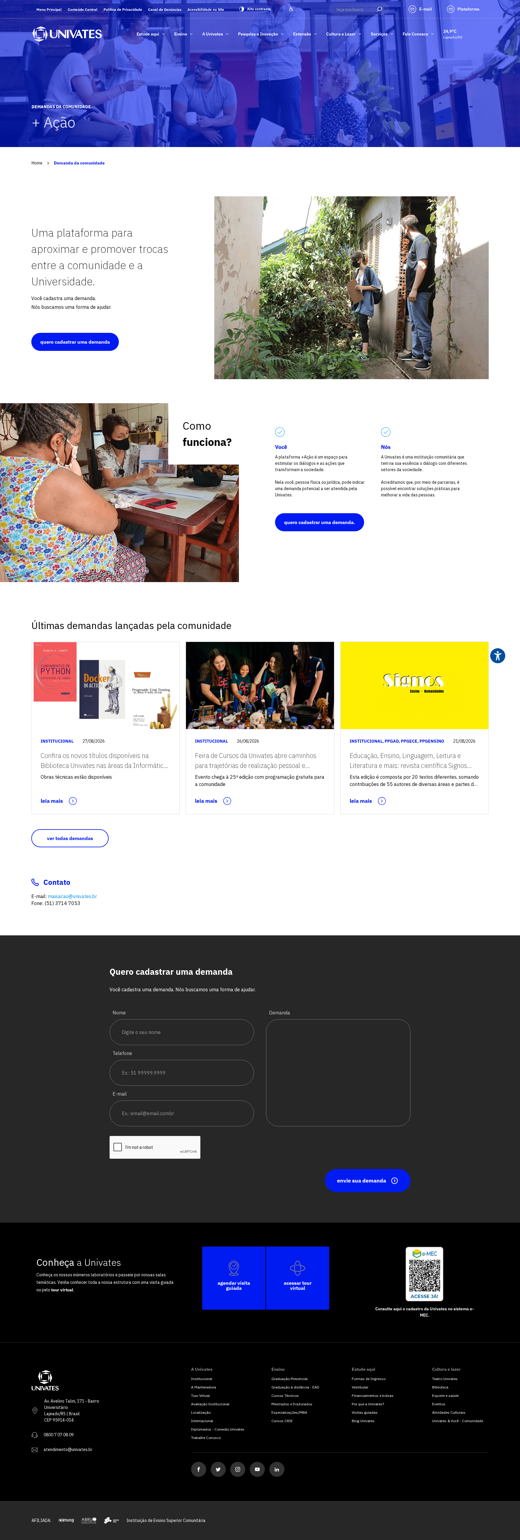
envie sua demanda (361, 1180)
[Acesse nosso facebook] (198, 1469)
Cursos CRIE (282, 1421)
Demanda (279, 1013)
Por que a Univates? (368, 1404)
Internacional (202, 1421)
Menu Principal (49, 9)
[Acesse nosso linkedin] (276, 1469)
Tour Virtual (200, 1395)
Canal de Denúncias (164, 9)
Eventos (438, 1404)
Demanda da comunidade (79, 163)
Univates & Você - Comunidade (457, 1421)
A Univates (212, 34)
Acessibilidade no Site (205, 9)
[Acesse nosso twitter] (218, 1469)
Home (37, 163)
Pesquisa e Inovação (258, 34)
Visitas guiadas (365, 1412)
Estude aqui (148, 34)
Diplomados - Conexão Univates (217, 1429)
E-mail (120, 1094)
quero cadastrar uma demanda (75, 342)
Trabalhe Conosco (206, 1437)
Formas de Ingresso (368, 1378)
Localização (201, 1412)
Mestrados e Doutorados (291, 1404)
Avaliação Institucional (210, 1404)
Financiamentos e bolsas (373, 1395)
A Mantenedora (203, 1387)
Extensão (302, 34)
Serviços (379, 34)
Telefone (122, 1053)
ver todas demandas (70, 838)
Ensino (180, 34)
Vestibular (360, 1387)
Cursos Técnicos (285, 1395)
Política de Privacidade (123, 9)
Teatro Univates (445, 1378)
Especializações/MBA (289, 1412)
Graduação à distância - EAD (295, 1387)
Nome (119, 1013)
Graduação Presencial (289, 1378)
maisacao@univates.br (72, 896)
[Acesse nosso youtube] (257, 1469)
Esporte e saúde (445, 1395)
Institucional (201, 1378)
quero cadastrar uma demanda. (319, 522)
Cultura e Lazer (341, 34)
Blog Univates (363, 1421)
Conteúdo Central (83, 9)
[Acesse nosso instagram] (237, 1469)
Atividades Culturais (449, 1412)
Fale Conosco (415, 34)
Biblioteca (440, 1387)
